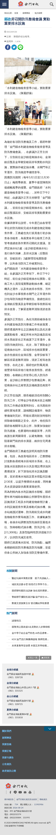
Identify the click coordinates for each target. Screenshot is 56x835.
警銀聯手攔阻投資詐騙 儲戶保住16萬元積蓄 (31, 597)
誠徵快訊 (16, 621)
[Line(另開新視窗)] (15, 792)
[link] (7, 47)
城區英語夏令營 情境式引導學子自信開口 (31, 584)
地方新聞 (38, 13)
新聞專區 (26, 13)
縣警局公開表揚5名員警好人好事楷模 (31, 627)
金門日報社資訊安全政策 (26, 799)
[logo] (28, 4)
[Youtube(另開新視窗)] (20, 792)
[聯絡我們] (25, 792)
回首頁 (46, 658)
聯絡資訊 (43, 799)
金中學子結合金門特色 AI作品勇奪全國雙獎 (31, 633)
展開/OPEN (49, 728)
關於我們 (6, 731)
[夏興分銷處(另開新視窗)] (30, 714)
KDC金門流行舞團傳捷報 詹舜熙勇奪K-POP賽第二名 (31, 639)
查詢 (51, 4)
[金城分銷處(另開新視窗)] (32, 674)
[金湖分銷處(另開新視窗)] (38, 687)
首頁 (16, 13)
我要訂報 (6, 751)
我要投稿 (6, 744)
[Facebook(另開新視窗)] (10, 792)
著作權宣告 (9, 799)
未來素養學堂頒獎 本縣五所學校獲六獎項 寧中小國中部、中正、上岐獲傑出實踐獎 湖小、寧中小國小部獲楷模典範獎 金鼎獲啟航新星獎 (31, 646)
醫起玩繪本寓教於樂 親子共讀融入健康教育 (31, 578)
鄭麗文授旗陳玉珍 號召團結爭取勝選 (30, 603)
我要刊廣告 (8, 757)
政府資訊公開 (9, 771)
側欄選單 (4, 4)
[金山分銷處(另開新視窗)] (32, 701)
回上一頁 (33, 658)
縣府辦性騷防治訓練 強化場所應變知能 (31, 591)
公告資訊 (6, 764)
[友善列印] (30, 792)
